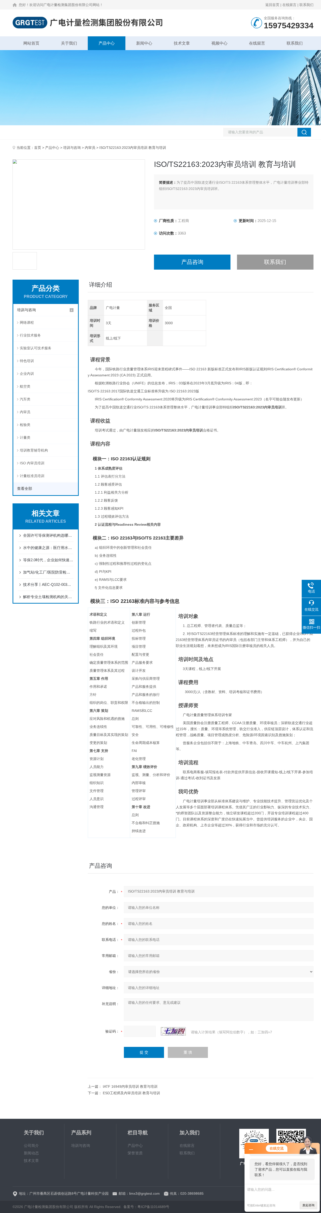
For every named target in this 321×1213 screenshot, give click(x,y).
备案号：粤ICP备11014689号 (146, 1207)
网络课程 (27, 322)
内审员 (90, 148)
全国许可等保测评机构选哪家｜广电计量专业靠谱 (48, 535)
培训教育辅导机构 (34, 450)
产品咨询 (192, 262)
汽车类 (25, 399)
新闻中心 (144, 43)
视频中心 (219, 43)
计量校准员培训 (32, 476)
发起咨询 (308, 1205)
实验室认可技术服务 (35, 348)
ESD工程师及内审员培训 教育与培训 (131, 1093)
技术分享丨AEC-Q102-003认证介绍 (48, 584)
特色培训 (27, 361)
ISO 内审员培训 (32, 463)
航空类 (25, 386)
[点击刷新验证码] (173, 1031)
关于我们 (69, 43)
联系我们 (306, 5)
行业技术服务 (30, 335)
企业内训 (27, 374)
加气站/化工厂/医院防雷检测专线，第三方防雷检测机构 (48, 572)
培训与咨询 (72, 148)
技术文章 (182, 43)
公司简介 (31, 1145)
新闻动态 (31, 1153)
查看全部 (24, 488)
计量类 (25, 437)
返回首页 (272, 5)
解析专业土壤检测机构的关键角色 (48, 597)
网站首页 (31, 43)
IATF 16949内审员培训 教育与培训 (130, 1086)
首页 (37, 148)
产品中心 (107, 43)
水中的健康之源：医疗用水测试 (48, 547)
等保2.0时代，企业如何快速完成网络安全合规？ (48, 560)
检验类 (25, 425)
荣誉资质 (135, 1153)
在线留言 (289, 5)
